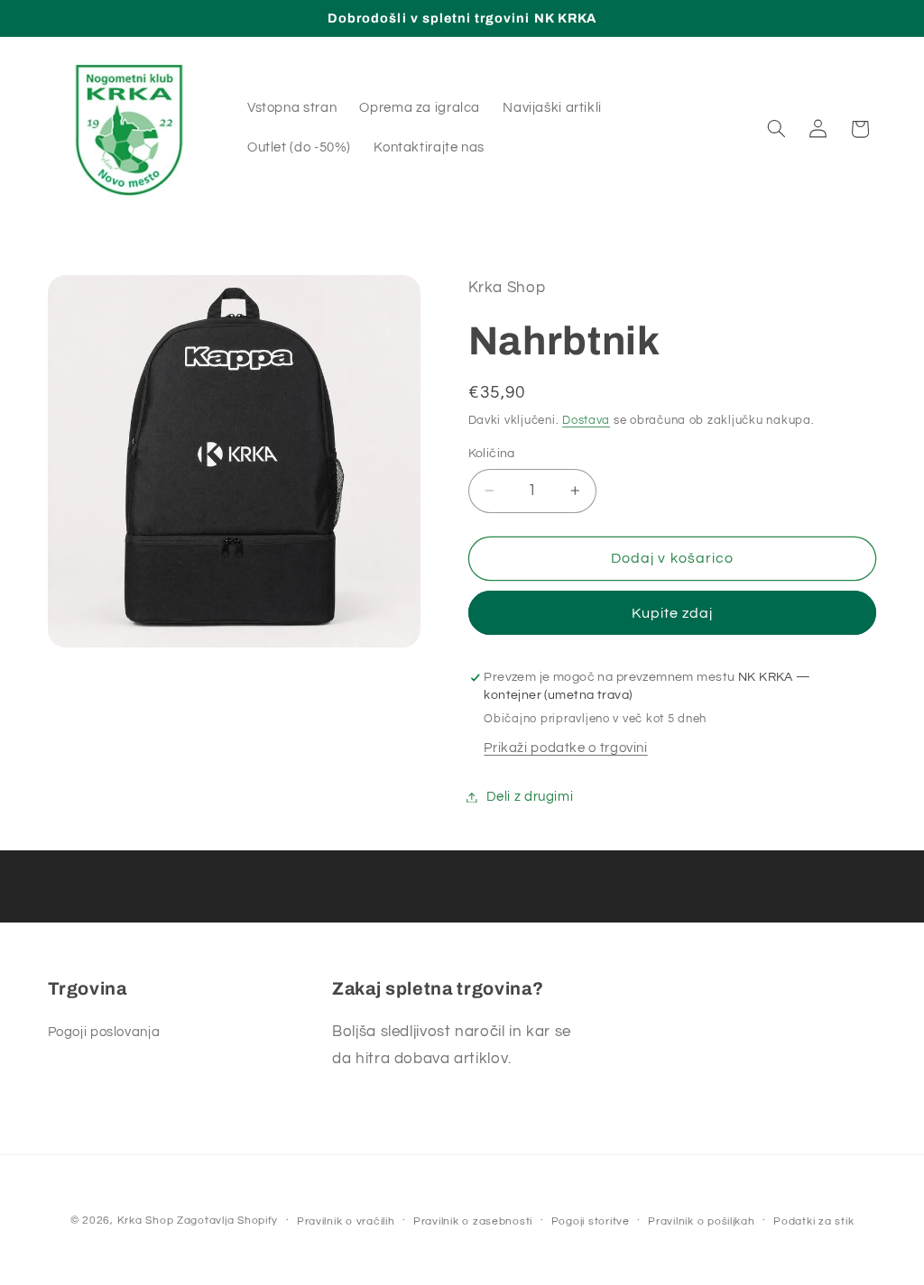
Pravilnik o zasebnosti (472, 1221)
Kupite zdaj (673, 613)
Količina (491, 453)
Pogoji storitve (590, 1221)
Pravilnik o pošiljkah (701, 1221)
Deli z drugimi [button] (530, 796)
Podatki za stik (813, 1221)
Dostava (586, 421)
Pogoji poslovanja (104, 1032)
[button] (776, 129)
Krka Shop (145, 1220)
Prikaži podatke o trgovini (565, 748)
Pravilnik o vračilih (346, 1221)
